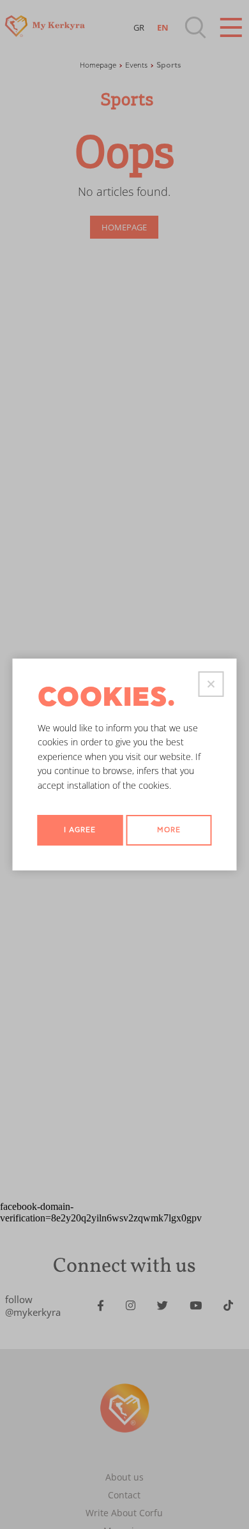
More (169, 829)
